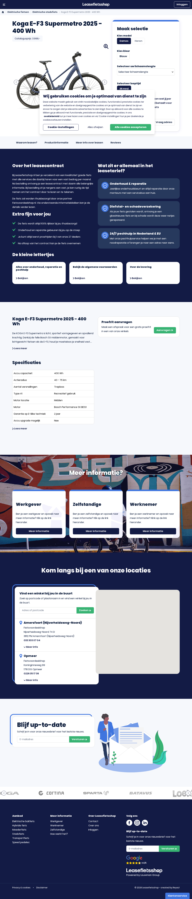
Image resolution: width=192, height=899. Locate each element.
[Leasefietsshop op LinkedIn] (145, 822)
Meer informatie (39, 531)
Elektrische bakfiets (23, 821)
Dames (124, 41)
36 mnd (124, 88)
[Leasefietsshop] (96, 4)
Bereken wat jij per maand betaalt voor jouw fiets (159, 103)
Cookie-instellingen (61, 127)
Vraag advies (164, 122)
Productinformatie (56, 142)
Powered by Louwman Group (143, 875)
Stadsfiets (18, 834)
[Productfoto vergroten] (106, 46)
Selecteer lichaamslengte (133, 72)
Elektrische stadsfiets (45, 12)
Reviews (116, 142)
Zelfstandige (57, 829)
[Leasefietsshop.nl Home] (3, 12)
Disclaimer (42, 887)
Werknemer (57, 825)
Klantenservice (177, 895)
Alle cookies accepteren (130, 127)
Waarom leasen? (26, 142)
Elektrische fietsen (18, 12)
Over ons (93, 825)
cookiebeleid (51, 116)
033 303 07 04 (32, 640)
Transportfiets (20, 838)
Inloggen (182, 4)
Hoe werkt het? (59, 834)
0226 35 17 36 (31, 673)
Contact (93, 821)
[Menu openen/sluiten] (4, 4)
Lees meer (20, 348)
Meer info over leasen (89, 142)
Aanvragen (163, 330)
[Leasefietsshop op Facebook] (129, 822)
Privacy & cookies (21, 887)
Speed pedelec (21, 842)
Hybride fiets (19, 825)
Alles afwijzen (95, 127)
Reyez (176, 887)
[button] (16, 82)
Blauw (123, 56)
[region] (97, 112)
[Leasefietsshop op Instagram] (137, 822)
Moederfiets (19, 829)
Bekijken (22, 278)
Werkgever (56, 821)
